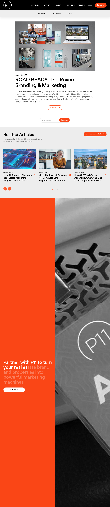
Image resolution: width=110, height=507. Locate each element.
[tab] (52, 189)
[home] (7, 5)
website (69, 96)
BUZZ (90, 5)
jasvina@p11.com (35, 101)
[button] (36, 5)
